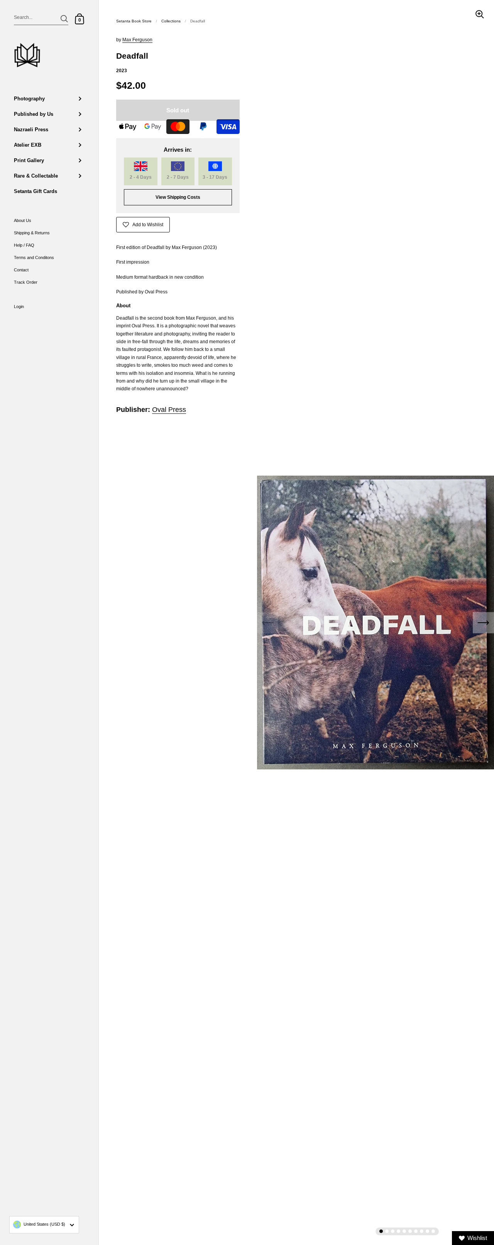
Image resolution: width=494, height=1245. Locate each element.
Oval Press (169, 409)
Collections (171, 21)
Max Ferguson (137, 39)
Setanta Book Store (134, 21)
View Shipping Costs (178, 197)
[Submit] (64, 19)
